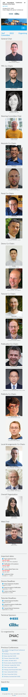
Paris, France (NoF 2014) (10, 667)
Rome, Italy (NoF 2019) (10, 656)
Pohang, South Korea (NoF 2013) (12, 669)
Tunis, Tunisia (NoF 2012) (10, 672)
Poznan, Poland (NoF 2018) (11, 658)
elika (15, 695)
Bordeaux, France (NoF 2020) (11, 653)
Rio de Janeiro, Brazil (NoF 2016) (12, 663)
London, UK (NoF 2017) (10, 660)
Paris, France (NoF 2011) (10, 674)
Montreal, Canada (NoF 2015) (12, 665)
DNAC (9, 694)
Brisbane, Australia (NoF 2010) (12, 676)
